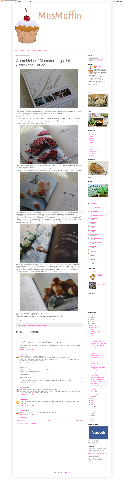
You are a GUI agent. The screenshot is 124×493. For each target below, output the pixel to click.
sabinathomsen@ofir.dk (93, 453)
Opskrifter (33, 50)
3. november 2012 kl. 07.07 (27, 394)
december (93, 325)
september (93, 394)
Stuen (92, 329)
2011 (91, 413)
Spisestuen (93, 333)
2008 (91, 420)
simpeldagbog (93, 246)
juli (92, 398)
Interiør (91, 142)
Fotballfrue (92, 226)
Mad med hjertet (94, 234)
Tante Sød (92, 254)
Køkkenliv (37, 325)
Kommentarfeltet (93, 271)
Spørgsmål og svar (42, 50)
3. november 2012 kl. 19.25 (27, 405)
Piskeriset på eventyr (95, 238)
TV (91, 350)
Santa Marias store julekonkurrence (95, 358)
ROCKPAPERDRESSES (96, 242)
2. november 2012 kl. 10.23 (27, 349)
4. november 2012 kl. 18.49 (27, 414)
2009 (91, 418)
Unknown (22, 399)
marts (92, 406)
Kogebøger (31, 325)
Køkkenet (93, 338)
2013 (91, 321)
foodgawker (93, 222)
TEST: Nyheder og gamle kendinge (101, 283)
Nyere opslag (20, 420)
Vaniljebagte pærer (95, 373)
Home (16, 50)
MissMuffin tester (43, 325)
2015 (91, 317)
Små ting (91, 153)
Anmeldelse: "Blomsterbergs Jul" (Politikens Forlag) (99, 386)
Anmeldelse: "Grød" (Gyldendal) (98, 343)
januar (92, 411)
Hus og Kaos (94, 383)
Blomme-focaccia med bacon (98, 381)
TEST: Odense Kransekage (97, 377)
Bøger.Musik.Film (25, 325)
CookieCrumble (94, 211)
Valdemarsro (93, 258)
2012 (91, 323)
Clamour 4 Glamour (95, 207)
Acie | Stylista (93, 203)
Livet (90, 149)
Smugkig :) (93, 365)
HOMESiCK (93, 230)
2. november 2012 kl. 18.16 (27, 382)
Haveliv (91, 136)
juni (92, 400)
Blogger (68, 472)
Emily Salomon (93, 218)
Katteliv (91, 146)
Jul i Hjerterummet (95, 331)
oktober (93, 392)
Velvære (91, 155)
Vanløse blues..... (94, 262)
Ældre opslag (78, 420)
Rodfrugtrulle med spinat (97, 355)
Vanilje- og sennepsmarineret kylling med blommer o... (98, 340)
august (92, 396)
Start (49, 420)
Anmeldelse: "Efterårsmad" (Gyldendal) (97, 352)
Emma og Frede (94, 363)
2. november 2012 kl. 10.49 (27, 362)
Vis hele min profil (92, 88)
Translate (100, 60)
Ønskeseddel (94, 347)
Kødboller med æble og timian (98, 335)
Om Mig (22, 50)
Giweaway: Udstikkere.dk (100, 275)
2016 (91, 315)
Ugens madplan (94, 375)
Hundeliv (91, 138)
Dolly (27, 50)
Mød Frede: (93, 389)
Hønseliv (91, 140)
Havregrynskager (95, 371)
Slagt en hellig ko (94, 250)
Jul (90, 144)
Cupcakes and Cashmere (96, 215)
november (93, 327)
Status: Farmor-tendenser (97, 379)
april (92, 404)
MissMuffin (23, 354)
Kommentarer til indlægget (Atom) (31, 423)
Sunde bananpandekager (97, 361)
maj (92, 402)
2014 (91, 319)
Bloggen (91, 133)
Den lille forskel (93, 135)
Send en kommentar (23, 417)
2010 (91, 415)
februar (93, 409)
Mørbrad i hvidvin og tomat (97, 345)
